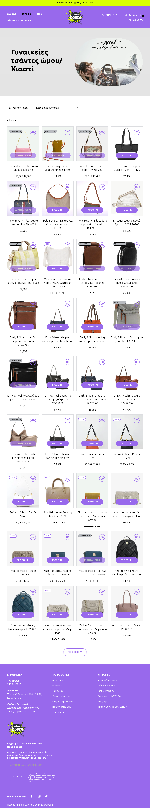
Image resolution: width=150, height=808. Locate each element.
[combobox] (111, 15)
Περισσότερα (75, 652)
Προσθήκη (127, 155)
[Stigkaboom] (75, 17)
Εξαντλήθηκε (23, 155)
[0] (141, 15)
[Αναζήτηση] (104, 15)
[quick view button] (33, 132)
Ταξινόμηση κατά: (17, 108)
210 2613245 (14, 684)
